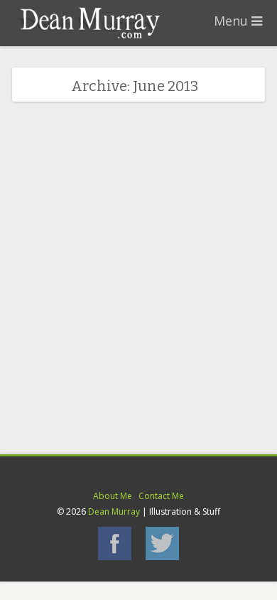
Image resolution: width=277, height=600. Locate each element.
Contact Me (161, 496)
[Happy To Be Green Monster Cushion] (138, 315)
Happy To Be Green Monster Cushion (135, 331)
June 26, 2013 (50, 350)
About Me (112, 496)
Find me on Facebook (114, 543)
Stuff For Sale (113, 350)
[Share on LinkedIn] (128, 385)
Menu (232, 20)
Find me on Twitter (162, 543)
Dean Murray (114, 511)
